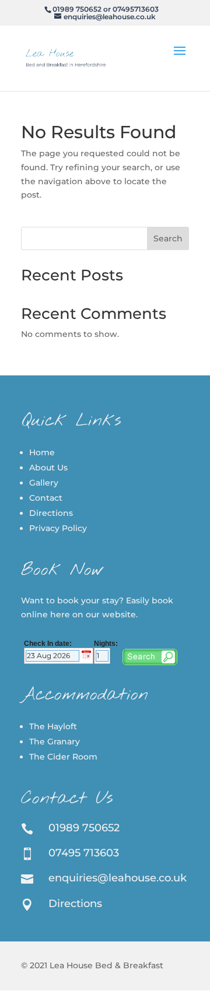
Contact (45, 498)
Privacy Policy (58, 528)
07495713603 (136, 9)
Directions (51, 513)
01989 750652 (77, 9)
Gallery (43, 482)
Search (168, 238)
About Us (48, 467)
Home (42, 452)
